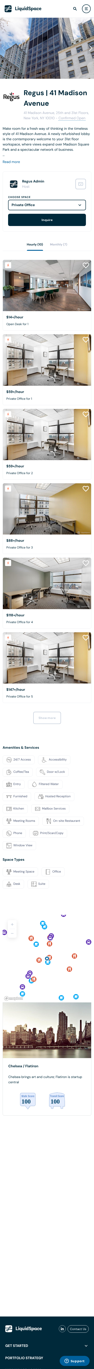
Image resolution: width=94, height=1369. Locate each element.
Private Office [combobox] (23, 205)
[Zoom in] (12, 924)
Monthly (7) (58, 245)
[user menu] (86, 8)
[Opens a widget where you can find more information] (74, 1361)
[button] (90, 48)
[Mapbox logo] (13, 998)
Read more (11, 162)
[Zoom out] (12, 933)
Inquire (47, 220)
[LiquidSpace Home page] (23, 8)
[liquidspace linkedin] (62, 1329)
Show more (47, 718)
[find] (75, 8)
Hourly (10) (35, 245)
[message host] (80, 184)
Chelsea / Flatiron (23, 1066)
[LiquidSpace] (23, 1328)
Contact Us (78, 1329)
